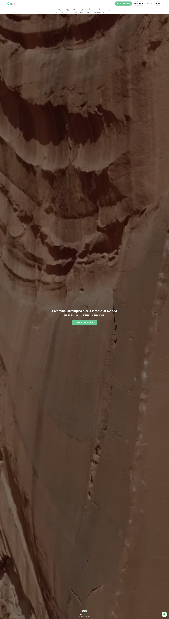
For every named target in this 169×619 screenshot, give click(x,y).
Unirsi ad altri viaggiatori (123, 3)
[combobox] (146, 3)
